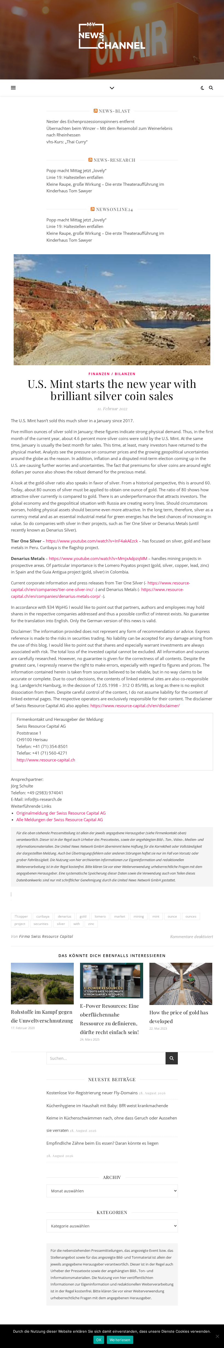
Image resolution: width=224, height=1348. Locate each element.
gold (83, 916)
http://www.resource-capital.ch (46, 759)
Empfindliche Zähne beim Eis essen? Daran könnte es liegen (102, 1143)
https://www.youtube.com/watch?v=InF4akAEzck (92, 541)
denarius (64, 916)
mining (139, 916)
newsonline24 (114, 209)
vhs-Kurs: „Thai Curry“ (66, 141)
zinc (91, 923)
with (76, 923)
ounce (172, 916)
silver (61, 923)
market (119, 916)
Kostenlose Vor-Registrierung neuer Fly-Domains (92, 1092)
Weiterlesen (120, 1340)
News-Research (115, 160)
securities (41, 923)
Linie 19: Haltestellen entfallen (74, 177)
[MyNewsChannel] (112, 36)
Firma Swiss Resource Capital (46, 936)
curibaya (42, 916)
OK (98, 1340)
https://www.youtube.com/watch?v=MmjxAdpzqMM (98, 558)
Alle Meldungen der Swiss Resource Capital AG (59, 819)
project (19, 923)
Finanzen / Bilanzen (112, 374)
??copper (21, 916)
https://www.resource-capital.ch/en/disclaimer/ (135, 705)
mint (155, 916)
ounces (190, 916)
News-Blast (114, 111)
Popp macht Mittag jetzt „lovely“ (76, 170)
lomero (100, 916)
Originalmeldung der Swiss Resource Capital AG (61, 813)
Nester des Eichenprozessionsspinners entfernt (90, 121)
